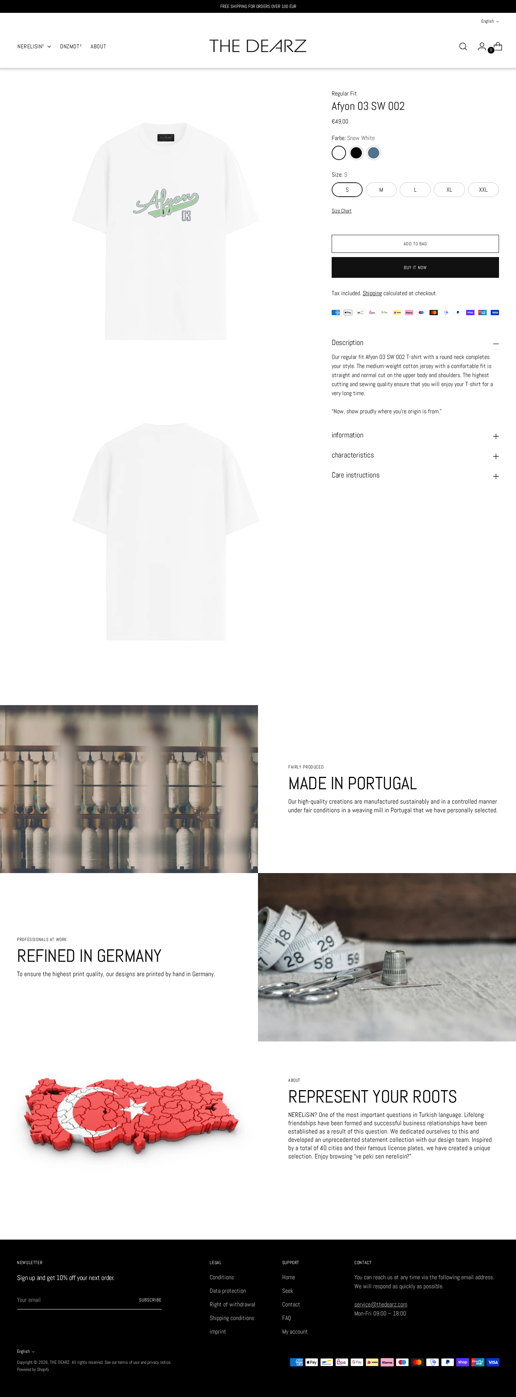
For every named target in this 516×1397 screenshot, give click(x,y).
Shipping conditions (232, 1318)
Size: (339, 175)
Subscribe (150, 1300)
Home (288, 1277)
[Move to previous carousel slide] (475, 1225)
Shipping (372, 293)
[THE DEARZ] (258, 46)
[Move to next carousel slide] (492, 1225)
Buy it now (415, 268)
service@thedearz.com (380, 1304)
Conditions (222, 1277)
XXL (483, 190)
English (487, 21)
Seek (287, 1291)
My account (295, 1331)
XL (449, 190)
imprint (218, 1331)
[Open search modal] (463, 46)
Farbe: (353, 138)
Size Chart (342, 210)
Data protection (228, 1291)
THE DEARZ (60, 1362)
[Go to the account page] (479, 46)
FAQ (286, 1318)
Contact (291, 1304)
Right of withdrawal (232, 1304)
